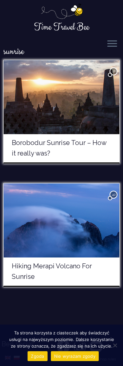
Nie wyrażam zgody (74, 356)
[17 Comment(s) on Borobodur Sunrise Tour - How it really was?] (114, 77)
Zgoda (37, 356)
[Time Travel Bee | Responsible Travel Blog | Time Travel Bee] (61, 11)
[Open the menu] (112, 44)
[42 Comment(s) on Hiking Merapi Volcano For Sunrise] (114, 200)
